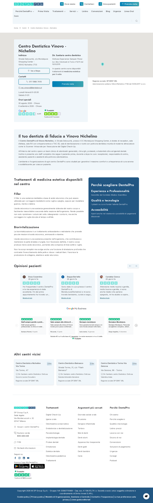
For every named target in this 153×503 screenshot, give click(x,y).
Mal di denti (83, 433)
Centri (24, 28)
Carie (80, 456)
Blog (108, 11)
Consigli (113, 456)
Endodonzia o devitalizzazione (59, 428)
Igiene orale (51, 419)
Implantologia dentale (55, 438)
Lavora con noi (116, 433)
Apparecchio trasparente (89, 442)
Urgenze (117, 11)
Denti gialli (82, 447)
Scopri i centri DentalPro (28, 427)
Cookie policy (23, 497)
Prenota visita (130, 4)
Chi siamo (114, 415)
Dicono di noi (115, 438)
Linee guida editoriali (80, 500)
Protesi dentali (52, 442)
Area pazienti (109, 4)
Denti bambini (84, 451)
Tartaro (81, 428)
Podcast (113, 460)
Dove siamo (69, 4)
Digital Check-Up (53, 415)
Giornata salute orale (87, 415)
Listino (85, 11)
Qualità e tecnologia (118, 424)
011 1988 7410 (35, 82)
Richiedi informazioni (26, 448)
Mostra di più (27, 298)
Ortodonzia (51, 447)
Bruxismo (82, 419)
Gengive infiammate (86, 424)
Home (16, 28)
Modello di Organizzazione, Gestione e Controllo (68, 497)
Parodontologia (52, 433)
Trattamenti (51, 460)
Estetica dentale (53, 451)
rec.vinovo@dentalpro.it (31, 88)
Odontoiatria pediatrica (56, 456)
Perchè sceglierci (117, 419)
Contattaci (89, 4)
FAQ (19, 442)
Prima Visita (43, 11)
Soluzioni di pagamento (120, 447)
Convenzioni (97, 11)
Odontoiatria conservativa (57, 424)
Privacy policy (37, 497)
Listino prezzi (115, 428)
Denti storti (82, 438)
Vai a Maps (35, 71)
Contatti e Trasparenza (102, 497)
